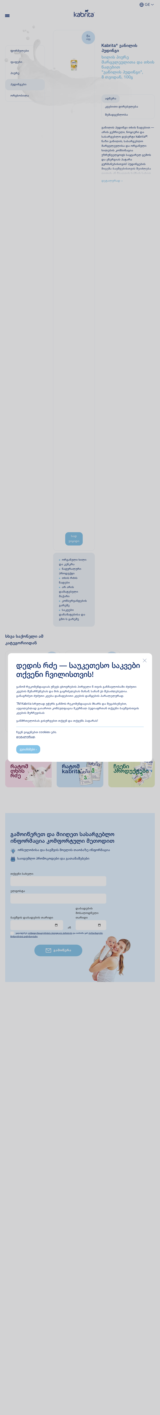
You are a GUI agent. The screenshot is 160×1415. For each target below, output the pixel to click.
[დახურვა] (145, 660)
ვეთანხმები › (28, 749)
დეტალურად (25, 737)
